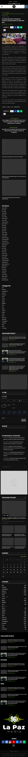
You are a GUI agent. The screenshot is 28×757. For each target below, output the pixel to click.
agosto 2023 (4, 265)
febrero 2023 (4, 276)
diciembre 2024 (5, 237)
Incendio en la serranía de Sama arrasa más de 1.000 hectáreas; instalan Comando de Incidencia (14, 130)
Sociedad (4, 322)
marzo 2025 (4, 232)
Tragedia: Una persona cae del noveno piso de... (7, 547)
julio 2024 (4, 246)
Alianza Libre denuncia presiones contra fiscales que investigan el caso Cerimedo (17, 337)
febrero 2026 (4, 218)
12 (10, 567)
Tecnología (4, 328)
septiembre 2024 (5, 243)
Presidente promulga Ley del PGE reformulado (12, 157)
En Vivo (16, 755)
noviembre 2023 (5, 260)
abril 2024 (4, 251)
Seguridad (4, 319)
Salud (3, 315)
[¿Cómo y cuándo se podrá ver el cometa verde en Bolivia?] (14, 509)
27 (14, 572)
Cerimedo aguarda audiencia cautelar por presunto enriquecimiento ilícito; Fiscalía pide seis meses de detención (17, 359)
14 (17, 567)
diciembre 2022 (5, 279)
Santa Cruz (4, 317)
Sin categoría (4, 321)
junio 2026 (4, 211)
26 (10, 572)
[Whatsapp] (24, 741)
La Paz (3, 298)
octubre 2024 (4, 241)
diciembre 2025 (5, 222)
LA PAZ (3, 300)
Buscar (3, 417)
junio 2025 (4, 227)
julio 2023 (4, 267)
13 (14, 567)
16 (24, 567)
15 (20, 567)
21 (17, 569)
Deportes (4, 293)
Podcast (3, 310)
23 (24, 569)
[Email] (17, 741)
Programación (21, 755)
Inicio (3, 754)
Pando (3, 308)
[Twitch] (20, 741)
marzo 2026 (4, 216)
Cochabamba (4, 291)
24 (3, 572)
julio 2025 (4, 225)
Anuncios (10, 1)
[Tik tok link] (19, 4)
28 (17, 572)
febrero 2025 (4, 234)
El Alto (3, 296)
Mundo (3, 301)
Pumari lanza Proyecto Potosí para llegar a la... (7, 535)
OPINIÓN (3, 303)
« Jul (3, 576)
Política (3, 312)
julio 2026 (4, 209)
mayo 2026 (4, 213)
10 (3, 567)
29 (20, 572)
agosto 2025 (4, 223)
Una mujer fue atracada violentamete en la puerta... (20, 535)
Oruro (3, 305)
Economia (4, 294)
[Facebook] (3, 741)
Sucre (3, 324)
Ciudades (4, 289)
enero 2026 (4, 220)
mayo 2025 (4, 229)
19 (10, 569)
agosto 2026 (4, 208)
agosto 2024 (4, 244)
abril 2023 (4, 272)
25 (7, 572)
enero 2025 (4, 236)
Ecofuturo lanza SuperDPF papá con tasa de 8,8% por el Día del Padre (14, 177)
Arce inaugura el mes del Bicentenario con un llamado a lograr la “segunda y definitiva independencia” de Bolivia (14, 121)
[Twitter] (6, 741)
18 (7, 569)
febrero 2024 (4, 255)
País (3, 307)
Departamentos (8, 754)
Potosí (3, 314)
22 (20, 569)
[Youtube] (13, 741)
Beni (3, 287)
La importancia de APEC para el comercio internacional (11, 198)
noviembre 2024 (5, 239)
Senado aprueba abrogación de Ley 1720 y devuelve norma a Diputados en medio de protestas (13, 454)
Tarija (3, 326)
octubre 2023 (4, 262)
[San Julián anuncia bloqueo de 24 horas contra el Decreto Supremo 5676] (5, 345)
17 (3, 569)
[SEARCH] (24, 467)
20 (14, 569)
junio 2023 (4, 269)
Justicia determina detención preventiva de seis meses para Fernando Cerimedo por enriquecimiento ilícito (17, 352)
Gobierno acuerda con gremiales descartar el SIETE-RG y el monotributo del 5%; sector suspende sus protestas (14, 448)
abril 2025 (4, 230)
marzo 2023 (4, 274)
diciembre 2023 (5, 258)
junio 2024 (4, 248)
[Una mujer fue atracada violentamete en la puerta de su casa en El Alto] (20, 529)
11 (7, 567)
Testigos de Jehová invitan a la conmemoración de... (20, 547)
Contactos (15, 1)
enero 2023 (4, 278)
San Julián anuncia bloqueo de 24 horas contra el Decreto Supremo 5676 (17, 344)
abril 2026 (4, 215)
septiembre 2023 (5, 264)
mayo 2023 (4, 271)
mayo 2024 (4, 250)
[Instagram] (10, 741)
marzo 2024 (4, 253)
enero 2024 (4, 257)
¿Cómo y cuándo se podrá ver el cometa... (14, 518)
